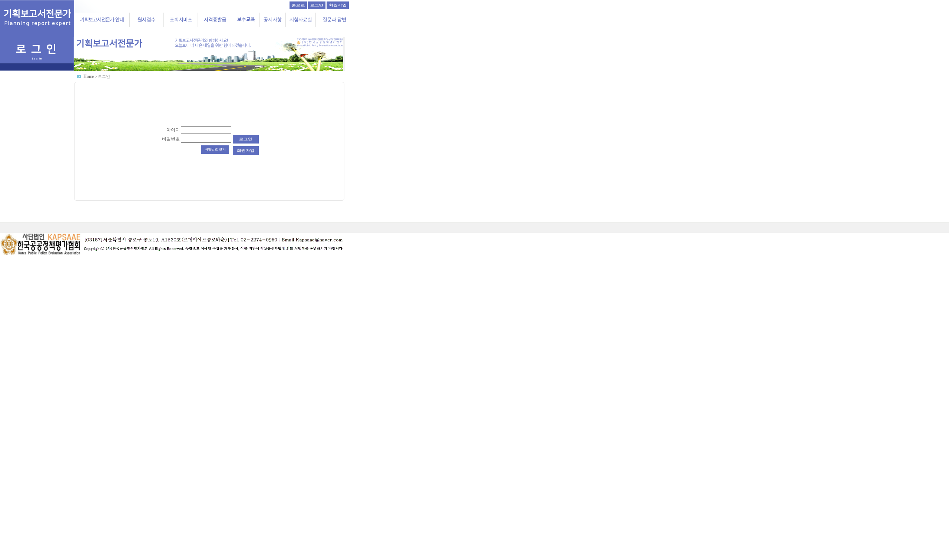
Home (88, 76)
